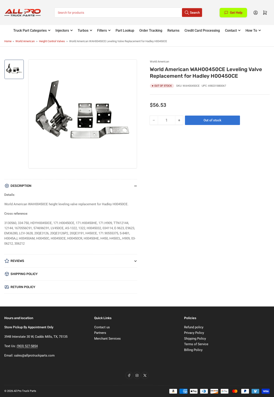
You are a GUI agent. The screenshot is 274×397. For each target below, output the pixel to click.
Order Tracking (150, 30)
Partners (100, 333)
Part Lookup (125, 30)
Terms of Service (196, 344)
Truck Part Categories (30, 30)
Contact (231, 30)
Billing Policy (193, 350)
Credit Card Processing (202, 30)
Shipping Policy (195, 338)
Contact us (102, 327)
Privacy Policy (194, 333)
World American (25, 41)
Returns (173, 30)
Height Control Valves (52, 41)
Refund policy (193, 327)
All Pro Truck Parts (25, 391)
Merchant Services (107, 338)
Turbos (83, 30)
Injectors (62, 30)
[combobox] (128, 12)
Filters (102, 30)
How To (251, 30)
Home (8, 41)
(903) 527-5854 (27, 346)
